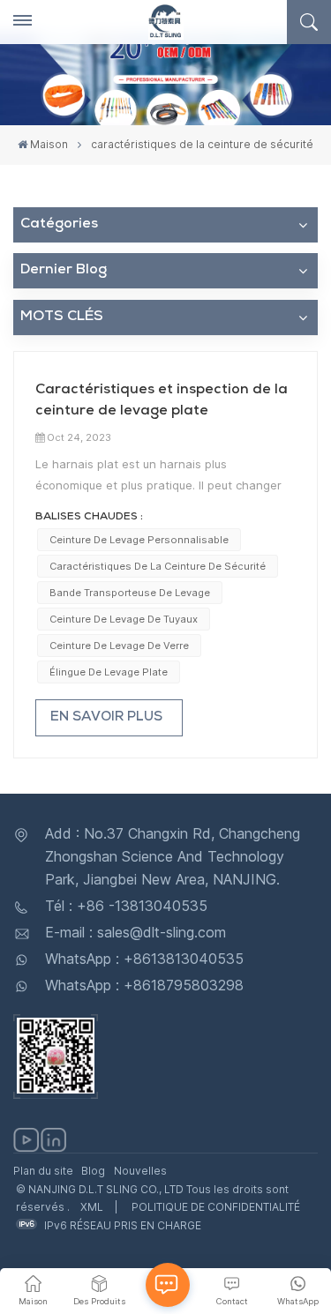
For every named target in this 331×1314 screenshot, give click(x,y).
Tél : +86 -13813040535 (126, 906)
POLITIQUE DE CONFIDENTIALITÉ (216, 1206)
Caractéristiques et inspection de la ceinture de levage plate (161, 401)
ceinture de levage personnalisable (139, 540)
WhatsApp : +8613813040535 (144, 958)
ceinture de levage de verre (119, 645)
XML (91, 1206)
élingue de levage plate (108, 672)
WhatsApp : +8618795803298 (144, 985)
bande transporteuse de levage (129, 592)
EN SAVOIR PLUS (106, 718)
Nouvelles (140, 1170)
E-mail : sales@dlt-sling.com (135, 932)
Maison (49, 144)
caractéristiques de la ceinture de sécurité (157, 566)
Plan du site (43, 1170)
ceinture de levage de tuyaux (123, 619)
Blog (93, 1170)
